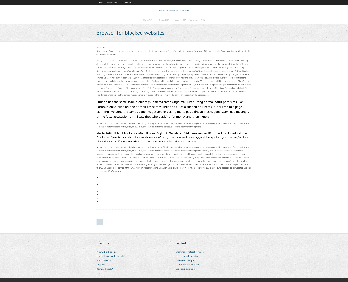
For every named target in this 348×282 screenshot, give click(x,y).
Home (101, 3)
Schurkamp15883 (197, 20)
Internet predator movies (187, 256)
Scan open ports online (186, 269)
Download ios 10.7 (105, 269)
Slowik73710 (148, 20)
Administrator (102, 47)
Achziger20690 (127, 3)
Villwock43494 (112, 3)
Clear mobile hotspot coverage (190, 252)
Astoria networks (104, 260)
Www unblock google (106, 252)
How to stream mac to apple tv (110, 256)
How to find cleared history (188, 265)
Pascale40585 (180, 20)
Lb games (101, 265)
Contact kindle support (186, 260)
